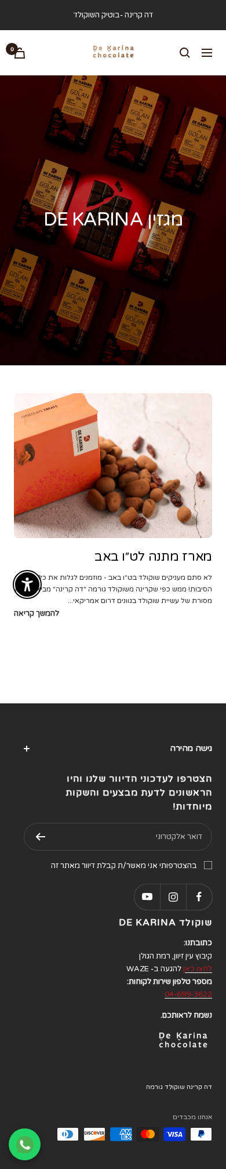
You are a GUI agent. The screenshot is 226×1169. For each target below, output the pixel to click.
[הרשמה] (40, 837)
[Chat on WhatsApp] (25, 1144)
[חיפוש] (185, 53)
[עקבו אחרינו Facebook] (199, 897)
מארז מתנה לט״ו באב (153, 556)
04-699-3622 (188, 994)
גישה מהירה (191, 748)
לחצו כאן (197, 969)
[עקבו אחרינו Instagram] (173, 897)
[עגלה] (19, 53)
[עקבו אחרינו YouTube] (147, 897)
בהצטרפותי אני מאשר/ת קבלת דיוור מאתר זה (124, 865)
